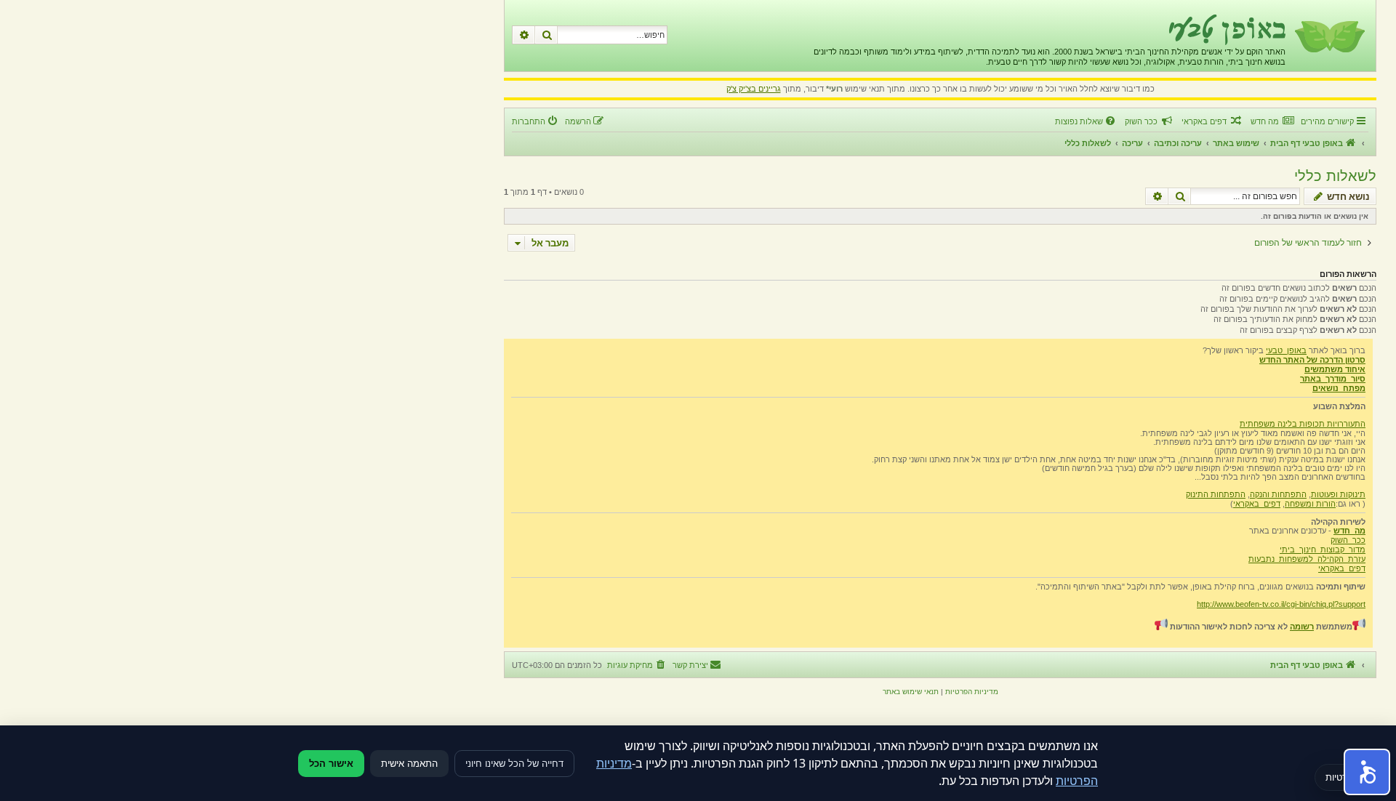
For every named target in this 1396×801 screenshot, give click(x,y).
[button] (1367, 772)
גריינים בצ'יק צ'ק (753, 88)
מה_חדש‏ (1349, 530)
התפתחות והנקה (1278, 494)
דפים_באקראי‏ (1256, 503)
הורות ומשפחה (1310, 503)
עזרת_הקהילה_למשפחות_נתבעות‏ (1306, 559)
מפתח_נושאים (1338, 388)
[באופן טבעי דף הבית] (1328, 35)
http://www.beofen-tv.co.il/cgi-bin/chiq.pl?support (1281, 604)
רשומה (1302, 626)
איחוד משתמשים (1334, 369)
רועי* (834, 88)
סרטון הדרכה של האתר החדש (1312, 359)
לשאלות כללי (1335, 176)
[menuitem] (1272, 121)
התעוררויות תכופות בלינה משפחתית (1302, 423)
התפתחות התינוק (1215, 494)
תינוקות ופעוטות (1338, 494)
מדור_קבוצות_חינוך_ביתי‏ (1322, 549)
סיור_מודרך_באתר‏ (1332, 378)
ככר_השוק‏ (1348, 540)
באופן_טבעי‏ (1286, 350)
